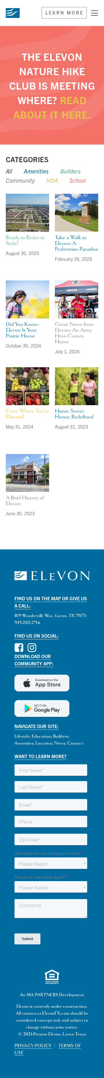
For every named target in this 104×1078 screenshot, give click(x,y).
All (9, 171)
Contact (75, 743)
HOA (52, 180)
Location (44, 743)
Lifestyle (21, 736)
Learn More (64, 12)
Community (20, 180)
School (77, 180)
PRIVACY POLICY (32, 1046)
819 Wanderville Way (33, 616)
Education (41, 736)
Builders (70, 171)
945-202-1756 (27, 622)
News (59, 743)
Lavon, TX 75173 (70, 616)
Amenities (36, 171)
